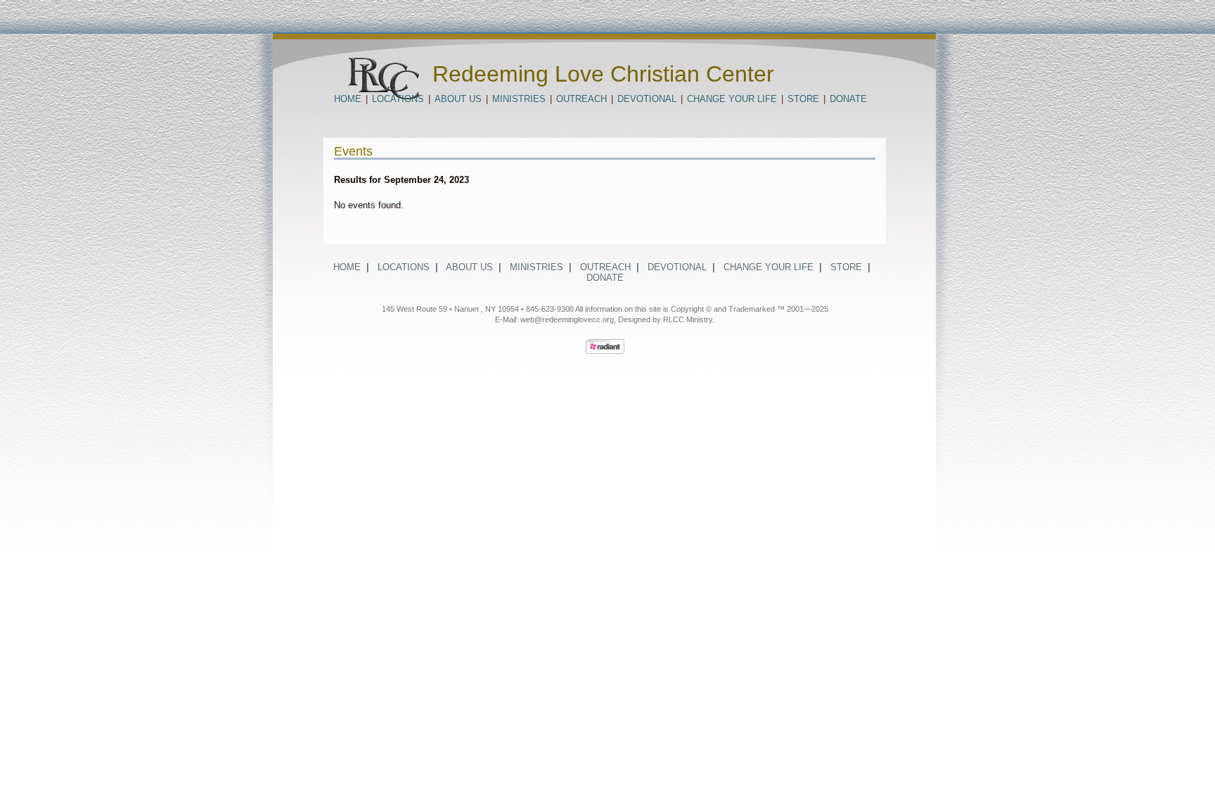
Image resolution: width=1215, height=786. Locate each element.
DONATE (848, 99)
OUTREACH (581, 99)
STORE (803, 99)
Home (347, 99)
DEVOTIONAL (646, 99)
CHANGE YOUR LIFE (732, 99)
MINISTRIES (519, 99)
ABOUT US (458, 99)
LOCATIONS (398, 99)
